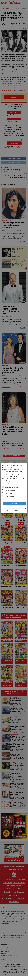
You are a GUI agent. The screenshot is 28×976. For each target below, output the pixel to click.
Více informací (17, 481)
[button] (14, 484)
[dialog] (14, 488)
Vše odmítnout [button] (14, 507)
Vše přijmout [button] (14, 503)
